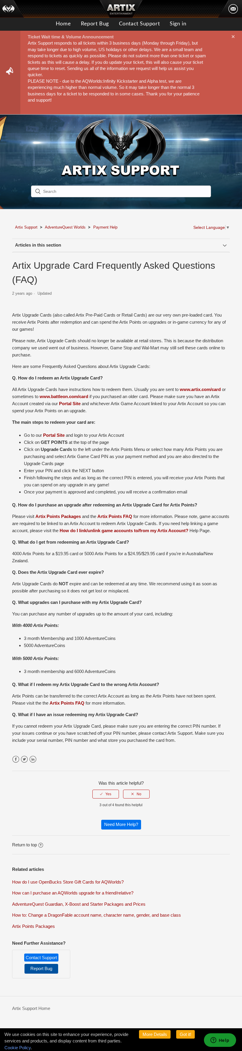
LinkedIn (33, 759)
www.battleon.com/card (64, 396)
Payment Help (105, 227)
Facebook (15, 759)
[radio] (105, 794)
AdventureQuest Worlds (65, 227)
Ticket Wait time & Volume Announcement (71, 36)
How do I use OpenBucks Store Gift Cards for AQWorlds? (68, 881)
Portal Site (70, 403)
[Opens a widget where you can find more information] (220, 1040)
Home (63, 24)
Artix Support (26, 227)
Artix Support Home (31, 1008)
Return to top (24, 844)
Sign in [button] (178, 24)
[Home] (12, 9)
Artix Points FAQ (114, 516)
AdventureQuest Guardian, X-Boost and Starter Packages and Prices (78, 904)
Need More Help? (121, 824)
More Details (155, 1034)
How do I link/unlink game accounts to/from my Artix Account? (124, 530)
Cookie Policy (17, 1047)
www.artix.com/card (200, 389)
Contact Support (139, 24)
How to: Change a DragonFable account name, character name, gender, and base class (96, 915)
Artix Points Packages (58, 516)
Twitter (24, 759)
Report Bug (95, 24)
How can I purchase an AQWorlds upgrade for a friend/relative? (72, 892)
